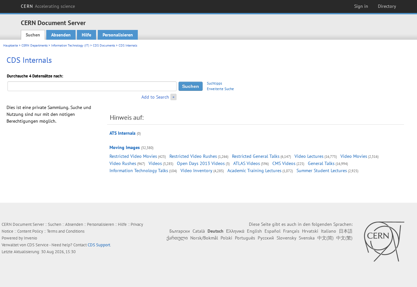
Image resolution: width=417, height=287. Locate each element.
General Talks (321, 163)
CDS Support (99, 245)
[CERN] (384, 241)
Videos (155, 163)
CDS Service (38, 245)
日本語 (345, 231)
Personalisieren (118, 35)
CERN (48, 6)
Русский (266, 238)
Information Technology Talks (138, 170)
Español (272, 231)
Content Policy (30, 231)
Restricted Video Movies (133, 156)
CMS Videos (283, 163)
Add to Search (155, 97)
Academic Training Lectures (254, 170)
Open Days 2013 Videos (201, 163)
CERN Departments (35, 45)
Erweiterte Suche (220, 89)
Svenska (307, 238)
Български (179, 231)
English (254, 231)
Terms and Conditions (65, 231)
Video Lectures (309, 156)
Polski (226, 238)
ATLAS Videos (246, 163)
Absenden (61, 35)
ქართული (177, 238)
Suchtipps (214, 83)
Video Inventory (196, 170)
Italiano (328, 231)
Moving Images (124, 147)
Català (199, 231)
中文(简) (325, 238)
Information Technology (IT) (70, 45)
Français (291, 231)
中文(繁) (344, 238)
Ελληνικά (235, 231)
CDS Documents (104, 45)
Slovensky (286, 238)
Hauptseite (10, 45)
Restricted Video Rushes (193, 156)
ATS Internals (122, 133)
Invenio (30, 238)
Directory (387, 6)
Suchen (33, 35)
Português (245, 238)
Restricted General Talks (256, 156)
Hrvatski (310, 231)
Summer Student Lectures (321, 170)
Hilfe (86, 35)
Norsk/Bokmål (204, 238)
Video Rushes (122, 163)
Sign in (361, 6)
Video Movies (353, 156)
